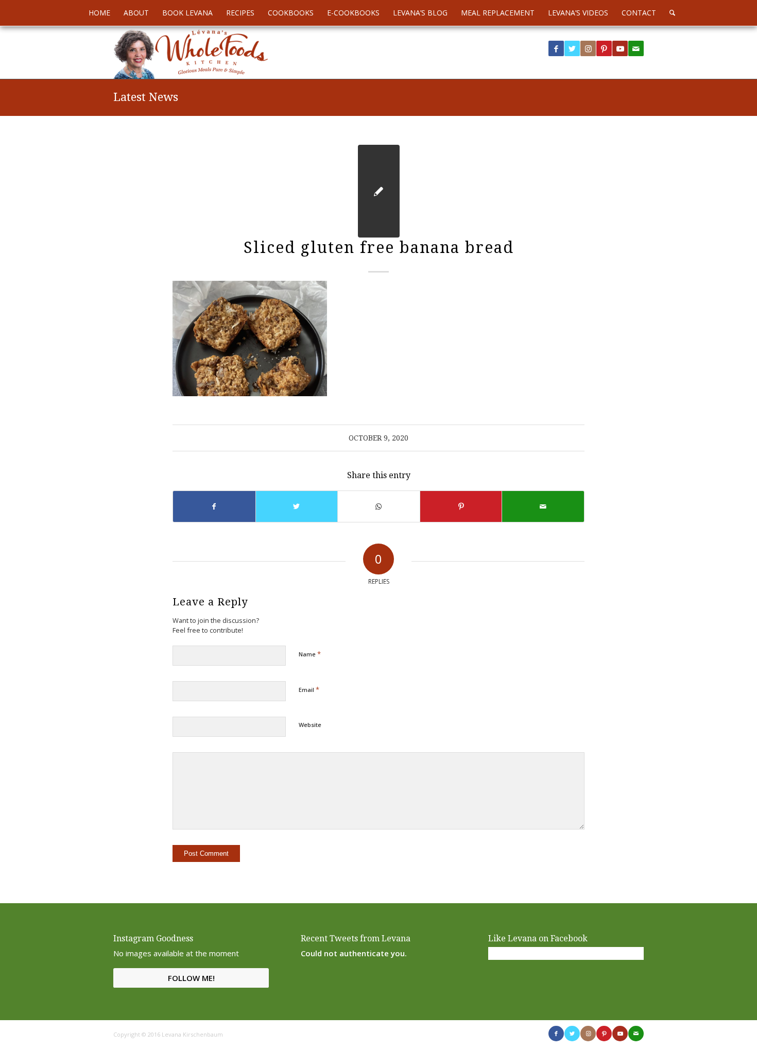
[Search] (669, 13)
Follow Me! (191, 978)
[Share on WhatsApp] (379, 506)
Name (310, 653)
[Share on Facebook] (214, 506)
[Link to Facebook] (556, 48)
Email (309, 689)
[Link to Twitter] (572, 48)
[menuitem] (99, 13)
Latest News (145, 97)
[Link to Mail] (636, 48)
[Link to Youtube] (620, 48)
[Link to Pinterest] (604, 48)
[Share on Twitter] (297, 506)
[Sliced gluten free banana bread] (379, 191)
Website (310, 725)
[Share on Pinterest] (461, 506)
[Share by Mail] (543, 506)
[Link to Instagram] (588, 48)
